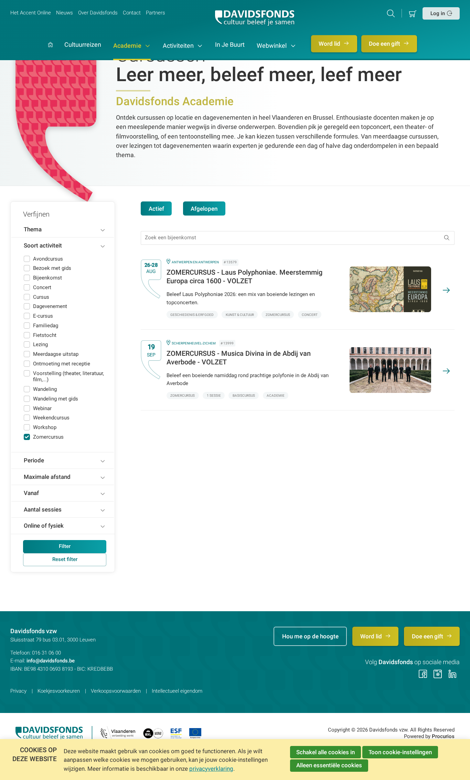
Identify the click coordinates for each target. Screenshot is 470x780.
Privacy (18, 691)
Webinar (42, 408)
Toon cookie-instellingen (400, 752)
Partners (155, 13)
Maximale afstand (47, 476)
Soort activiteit (43, 245)
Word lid (330, 43)
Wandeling (45, 389)
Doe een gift (385, 43)
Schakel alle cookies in (325, 752)
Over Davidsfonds (98, 13)
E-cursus (43, 316)
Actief (156, 208)
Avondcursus (48, 259)
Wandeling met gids (55, 399)
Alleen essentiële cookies (329, 765)
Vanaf (31, 493)
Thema (33, 229)
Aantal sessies (43, 509)
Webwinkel (272, 45)
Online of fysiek (44, 525)
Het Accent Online (30, 13)
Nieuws (64, 13)
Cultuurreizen (82, 45)
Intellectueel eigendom (177, 691)
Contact (132, 13)
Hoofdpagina (50, 51)
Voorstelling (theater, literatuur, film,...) (68, 376)
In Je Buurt (230, 45)
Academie (128, 45)
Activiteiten (179, 45)
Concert (42, 287)
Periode (34, 460)
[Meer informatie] (292, 289)
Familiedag (45, 325)
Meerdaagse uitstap (55, 354)
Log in (437, 13)
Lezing (40, 344)
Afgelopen (204, 208)
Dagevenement (50, 306)
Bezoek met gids (52, 268)
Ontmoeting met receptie (61, 364)
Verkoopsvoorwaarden (116, 691)
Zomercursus (48, 437)
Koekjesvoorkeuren (59, 691)
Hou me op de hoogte (310, 636)
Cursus (41, 297)
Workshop (44, 427)
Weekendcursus (51, 418)
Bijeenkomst (47, 278)
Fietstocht (44, 335)
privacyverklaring (211, 768)
